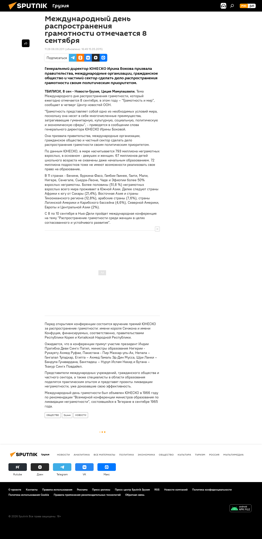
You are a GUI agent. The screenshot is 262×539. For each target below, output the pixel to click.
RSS (157, 489)
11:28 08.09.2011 (54, 49)
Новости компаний (176, 489)
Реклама (82, 489)
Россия (214, 454)
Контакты (32, 489)
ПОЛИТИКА (126, 454)
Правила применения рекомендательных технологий (87, 494)
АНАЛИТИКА (82, 454)
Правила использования (57, 489)
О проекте (14, 489)
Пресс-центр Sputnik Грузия (132, 489)
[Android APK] (240, 508)
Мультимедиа (233, 454)
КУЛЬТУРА (184, 454)
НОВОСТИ (80, 415)
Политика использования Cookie (28, 494)
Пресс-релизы (101, 489)
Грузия (67, 415)
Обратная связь (134, 494)
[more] (26, 43)
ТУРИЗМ (200, 454)
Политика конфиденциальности (212, 489)
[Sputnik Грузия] (29, 10)
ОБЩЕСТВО (52, 415)
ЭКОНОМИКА (146, 454)
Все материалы (104, 454)
